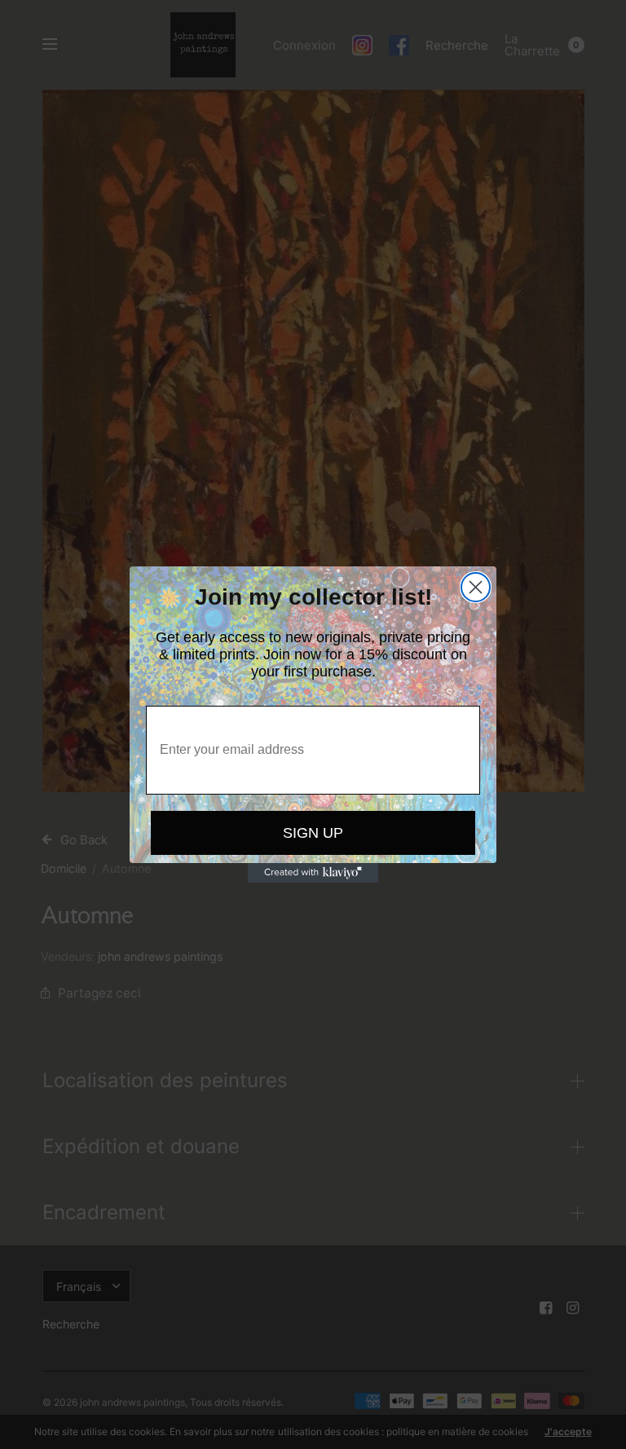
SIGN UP (313, 833)
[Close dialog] (475, 587)
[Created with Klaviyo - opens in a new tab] (313, 873)
